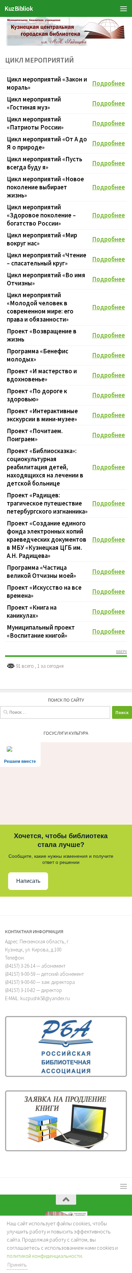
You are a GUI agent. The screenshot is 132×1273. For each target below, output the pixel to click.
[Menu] (123, 8)
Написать (28, 881)
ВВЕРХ (121, 652)
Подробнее (108, 83)
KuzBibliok (18, 8)
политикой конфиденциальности (44, 1255)
